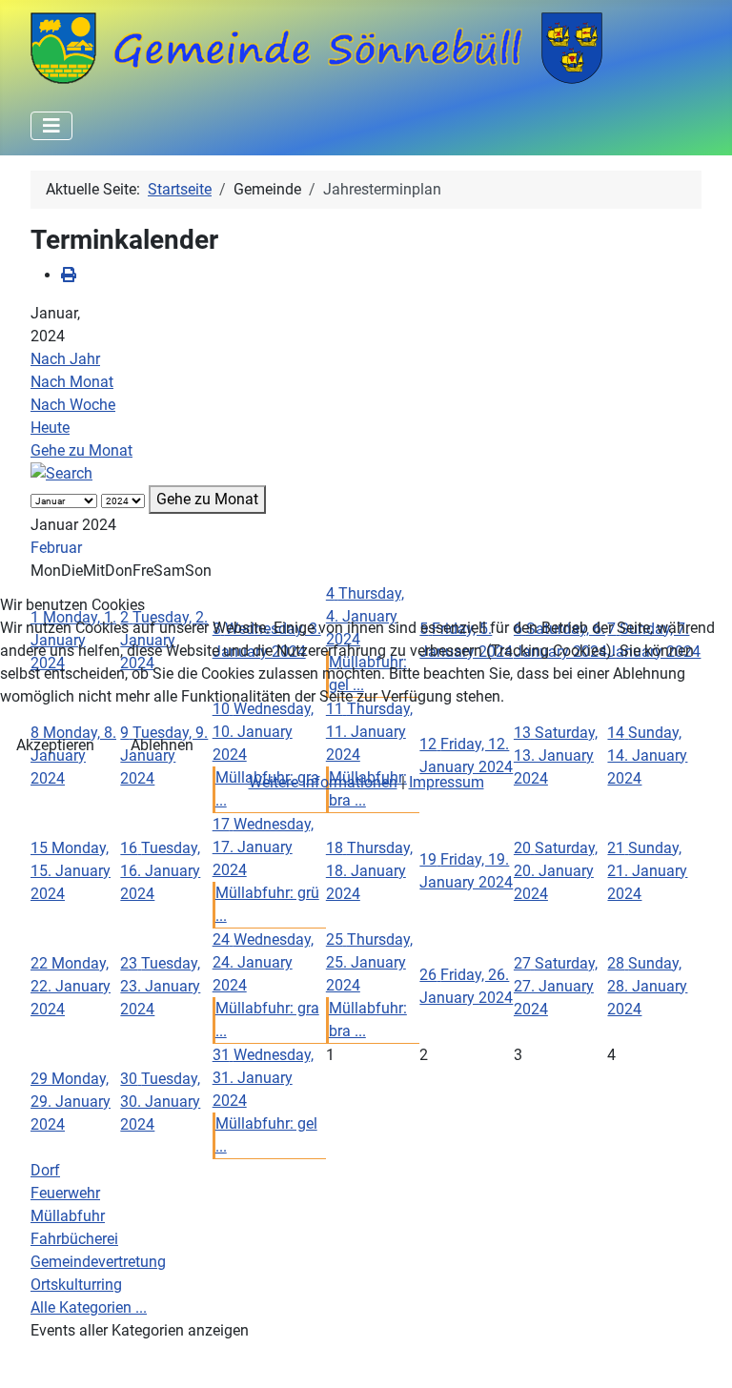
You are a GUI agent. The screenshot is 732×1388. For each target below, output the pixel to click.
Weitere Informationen (323, 782)
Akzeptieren (55, 745)
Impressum (446, 782)
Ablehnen (162, 745)
